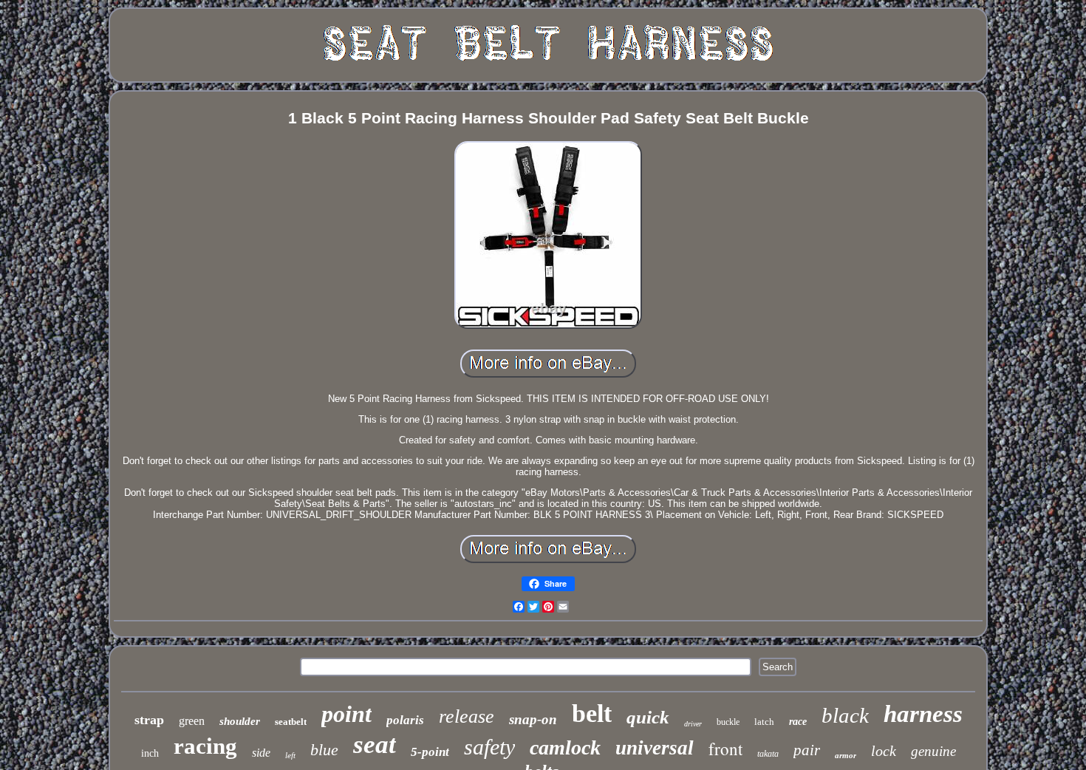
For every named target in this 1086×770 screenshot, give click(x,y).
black (845, 715)
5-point (430, 752)
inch (150, 753)
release (466, 716)
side (261, 752)
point (346, 714)
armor (845, 755)
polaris (405, 720)
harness (923, 714)
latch (764, 721)
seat (374, 744)
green (192, 721)
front (725, 748)
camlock (565, 747)
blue (324, 749)
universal (654, 748)
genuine (933, 751)
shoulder (239, 721)
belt (592, 713)
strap (149, 719)
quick (647, 717)
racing (205, 746)
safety (489, 747)
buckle (728, 722)
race (798, 721)
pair (806, 750)
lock (883, 751)
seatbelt (291, 721)
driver (693, 724)
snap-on (533, 719)
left (290, 755)
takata (768, 754)
